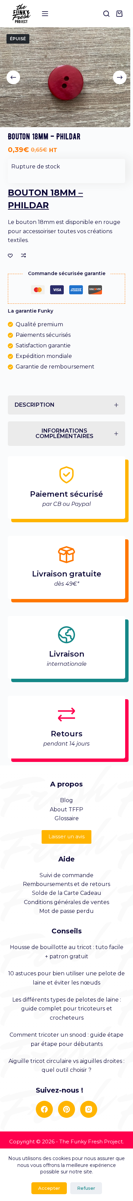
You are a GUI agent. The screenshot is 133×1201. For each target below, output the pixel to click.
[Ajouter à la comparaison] (23, 255)
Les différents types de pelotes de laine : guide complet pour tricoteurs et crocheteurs (66, 1008)
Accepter (49, 1188)
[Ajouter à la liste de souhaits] (10, 255)
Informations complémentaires (64, 433)
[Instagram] (88, 1109)
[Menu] (45, 14)
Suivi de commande (66, 875)
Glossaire (67, 818)
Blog (66, 800)
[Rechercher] (106, 14)
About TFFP (66, 809)
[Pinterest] (66, 1109)
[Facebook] (44, 1109)
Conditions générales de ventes (66, 902)
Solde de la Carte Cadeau (66, 893)
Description (35, 405)
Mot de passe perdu (66, 911)
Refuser (86, 1188)
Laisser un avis (66, 836)
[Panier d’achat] (120, 14)
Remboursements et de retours (66, 884)
